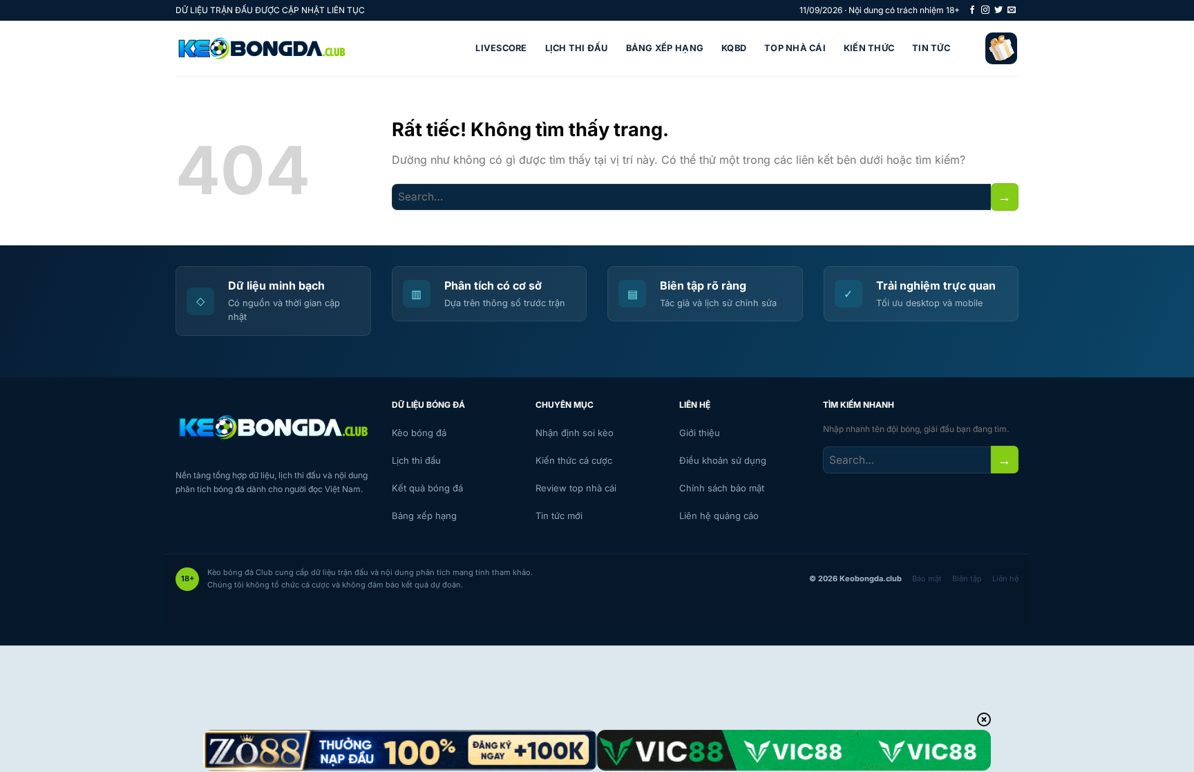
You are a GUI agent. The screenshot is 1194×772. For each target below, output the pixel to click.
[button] (1001, 48)
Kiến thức (869, 48)
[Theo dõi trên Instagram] (985, 10)
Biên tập (967, 578)
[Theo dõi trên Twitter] (998, 10)
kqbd (733, 48)
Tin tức (931, 48)
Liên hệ (1005, 578)
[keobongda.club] (262, 48)
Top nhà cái (795, 48)
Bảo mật (927, 578)
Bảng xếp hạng (664, 48)
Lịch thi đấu (576, 48)
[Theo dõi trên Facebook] (972, 10)
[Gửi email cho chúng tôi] (1011, 10)
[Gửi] (1004, 196)
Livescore (501, 48)
